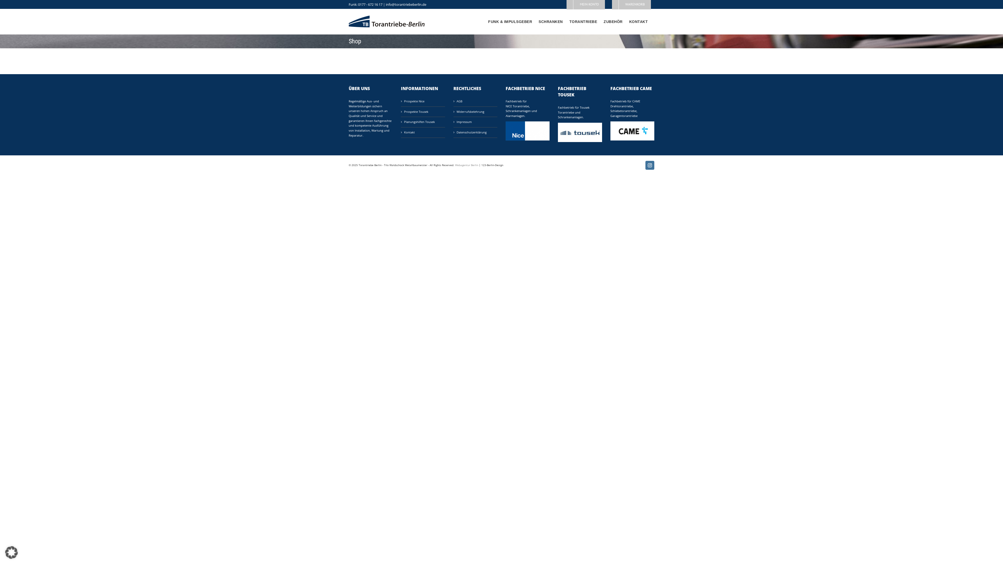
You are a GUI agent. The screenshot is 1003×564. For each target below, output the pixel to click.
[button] (11, 552)
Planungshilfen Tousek (419, 122)
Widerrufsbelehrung (470, 112)
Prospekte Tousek (416, 112)
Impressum (464, 122)
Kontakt (409, 132)
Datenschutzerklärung (472, 132)
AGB (459, 101)
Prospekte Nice (414, 101)
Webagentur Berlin (466, 165)
